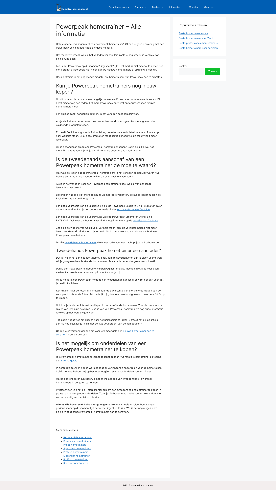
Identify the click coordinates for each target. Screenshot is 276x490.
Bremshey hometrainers (77, 441)
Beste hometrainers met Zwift (196, 38)
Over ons (208, 7)
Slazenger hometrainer (76, 455)
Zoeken (183, 66)
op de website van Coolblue (133, 209)
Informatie (174, 7)
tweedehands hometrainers (80, 242)
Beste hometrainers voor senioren (198, 48)
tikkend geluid (69, 360)
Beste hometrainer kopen (193, 33)
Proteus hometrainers (75, 452)
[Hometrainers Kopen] (72, 7)
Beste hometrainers (119, 7)
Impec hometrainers (74, 444)
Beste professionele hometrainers (198, 43)
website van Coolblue (145, 220)
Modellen (194, 7)
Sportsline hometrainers (77, 448)
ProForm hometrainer (75, 459)
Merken (156, 7)
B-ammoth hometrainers (77, 437)
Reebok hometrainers (75, 463)
